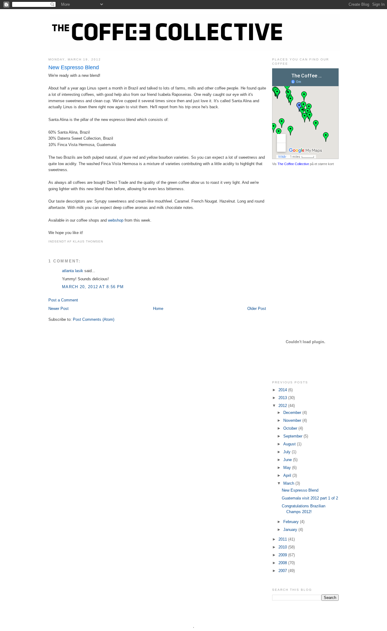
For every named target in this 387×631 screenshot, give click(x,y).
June (288, 459)
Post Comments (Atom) (93, 319)
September (293, 436)
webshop (115, 220)
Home (158, 308)
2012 (283, 405)
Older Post (256, 308)
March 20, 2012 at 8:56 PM (93, 287)
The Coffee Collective (293, 164)
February (291, 521)
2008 (283, 563)
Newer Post (58, 308)
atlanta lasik (72, 270)
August (290, 444)
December (292, 412)
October (290, 428)
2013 (283, 397)
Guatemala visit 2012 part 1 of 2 (310, 498)
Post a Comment (63, 300)
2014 (283, 390)
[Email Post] (105, 241)
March (289, 483)
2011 (283, 539)
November (292, 420)
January (290, 529)
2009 (283, 555)
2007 (283, 570)
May (287, 467)
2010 (283, 547)
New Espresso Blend (73, 67)
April (287, 475)
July (287, 452)
